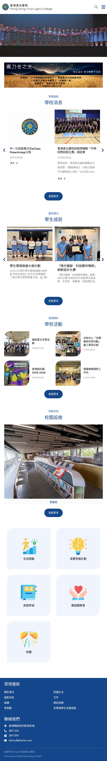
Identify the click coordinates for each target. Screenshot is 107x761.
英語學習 (28, 605)
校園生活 (59, 692)
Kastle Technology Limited (28, 756)
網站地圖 (59, 702)
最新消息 (9, 697)
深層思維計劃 (78, 559)
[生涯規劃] (29, 546)
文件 (56, 697)
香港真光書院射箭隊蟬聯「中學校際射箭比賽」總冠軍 (76, 150)
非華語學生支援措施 (65, 708)
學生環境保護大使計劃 (25, 266)
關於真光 (9, 692)
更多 (12, 163)
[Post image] (30, 127)
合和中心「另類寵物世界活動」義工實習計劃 (92, 341)
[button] (103, 7)
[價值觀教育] (78, 593)
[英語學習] (29, 593)
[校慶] (29, 639)
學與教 (8, 708)
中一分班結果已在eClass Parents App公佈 (25, 150)
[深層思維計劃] (78, 546)
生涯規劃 (28, 559)
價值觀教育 (78, 605)
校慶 (29, 652)
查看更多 (53, 196)
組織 (6, 702)
